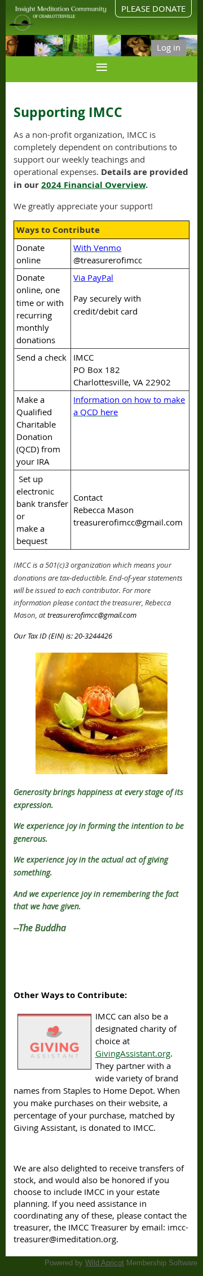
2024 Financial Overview (93, 185)
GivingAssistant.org (132, 1053)
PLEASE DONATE (153, 8)
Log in (168, 47)
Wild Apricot (104, 1263)
